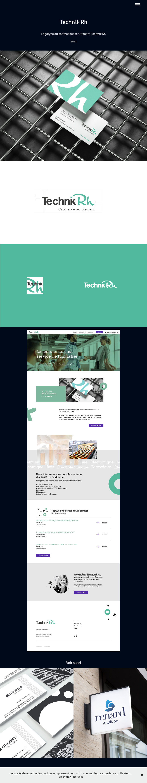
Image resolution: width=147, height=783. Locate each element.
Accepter (65, 776)
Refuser (78, 776)
